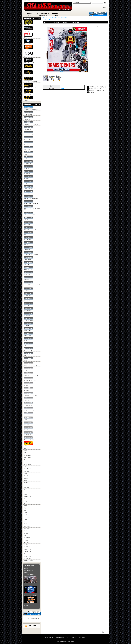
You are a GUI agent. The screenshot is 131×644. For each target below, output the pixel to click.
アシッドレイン (27, 129)
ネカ (25, 56)
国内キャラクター (28, 94)
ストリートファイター (29, 224)
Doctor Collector (27, 464)
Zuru (25, 535)
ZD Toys (26, 533)
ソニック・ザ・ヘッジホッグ (31, 254)
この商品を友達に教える (95, 88)
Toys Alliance (27, 526)
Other (25, 553)
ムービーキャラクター (29, 68)
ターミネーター (27, 259)
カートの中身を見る (32, 613)
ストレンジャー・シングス (30, 229)
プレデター (26, 325)
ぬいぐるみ (26, 390)
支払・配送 (52, 637)
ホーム (29, 14)
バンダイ (26, 544)
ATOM (35, 625)
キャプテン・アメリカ (29, 163)
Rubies (25, 512)
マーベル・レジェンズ (29, 335)
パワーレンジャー (28, 305)
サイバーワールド (62, 17)
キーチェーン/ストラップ (30, 380)
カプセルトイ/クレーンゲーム (31, 375)
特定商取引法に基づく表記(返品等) (97, 87)
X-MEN (25, 355)
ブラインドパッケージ (29, 400)
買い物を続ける (93, 92)
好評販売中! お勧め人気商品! (31, 109)
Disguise (26, 459)
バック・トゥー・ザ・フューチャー (32, 285)
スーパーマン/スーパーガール (31, 198)
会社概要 (26, 568)
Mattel (25, 494)
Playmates (26, 508)
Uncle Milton (26, 528)
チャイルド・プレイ (29, 269)
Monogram (26, 501)
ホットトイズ (27, 547)
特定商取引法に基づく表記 (62, 637)
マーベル (26, 37)
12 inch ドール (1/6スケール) (30, 365)
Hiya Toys (26, 482)
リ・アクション (27, 434)
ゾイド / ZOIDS (27, 249)
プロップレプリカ (28, 405)
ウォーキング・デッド (29, 149)
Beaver (25, 450)
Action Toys (26, 448)
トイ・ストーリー (28, 279)
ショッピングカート (98, 14)
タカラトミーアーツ (29, 542)
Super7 (25, 514)
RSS (30, 625)
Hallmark (26, 478)
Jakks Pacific (26, 487)
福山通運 (26, 605)
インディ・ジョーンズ (29, 139)
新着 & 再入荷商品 (28, 560)
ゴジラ (25, 183)
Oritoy (25, 505)
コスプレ (26, 385)
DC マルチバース (28, 350)
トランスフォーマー (29, 31)
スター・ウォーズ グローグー (31, 203)
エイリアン (26, 154)
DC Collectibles (27, 455)
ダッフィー (26, 264)
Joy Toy (25, 489)
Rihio (25, 510)
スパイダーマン (27, 239)
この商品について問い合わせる (96, 90)
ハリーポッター (27, 300)
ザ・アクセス (27, 537)
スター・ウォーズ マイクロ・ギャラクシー (32, 209)
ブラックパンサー (28, 310)
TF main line (26, 519)
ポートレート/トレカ (29, 410)
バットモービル (27, 295)
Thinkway (26, 521)
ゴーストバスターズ (29, 173)
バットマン (26, 290)
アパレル (26, 370)
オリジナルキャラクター (30, 87)
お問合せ (55, 14)
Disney (25, 462)
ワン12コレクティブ (29, 439)
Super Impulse (27, 517)
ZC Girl (25, 360)
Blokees (25, 453)
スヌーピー (26, 234)
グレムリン (26, 168)
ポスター (26, 415)
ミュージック (27, 429)
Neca (25, 503)
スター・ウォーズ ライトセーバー (32, 215)
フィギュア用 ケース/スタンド (31, 395)
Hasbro (25, 480)
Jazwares (26, 491)
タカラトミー (27, 540)
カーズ (25, 158)
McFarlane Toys (27, 496)
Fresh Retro (26, 471)
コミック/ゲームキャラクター (31, 81)
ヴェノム (26, 144)
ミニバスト (26, 425)
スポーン (26, 244)
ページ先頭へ (101, 632)
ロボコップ (26, 345)
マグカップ (26, 420)
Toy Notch (26, 524)
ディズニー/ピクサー (29, 62)
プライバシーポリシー (75, 637)
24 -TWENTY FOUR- (29, 114)
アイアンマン (27, 119)
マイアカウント (103, 7)
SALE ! (25, 446)
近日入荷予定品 (27, 558)
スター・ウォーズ (28, 24)
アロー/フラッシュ (28, 134)
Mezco (25, 498)
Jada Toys (26, 485)
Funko (25, 473)
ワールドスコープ (28, 551)
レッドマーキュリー (29, 549)
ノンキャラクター (28, 100)
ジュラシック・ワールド (30, 188)
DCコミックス (27, 43)
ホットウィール (27, 330)
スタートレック (27, 220)
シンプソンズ (27, 193)
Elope (25, 466)
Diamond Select (27, 457)
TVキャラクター (28, 75)
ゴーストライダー (28, 178)
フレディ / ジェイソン (29, 320)
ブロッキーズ (27, 50)
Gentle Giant (26, 475)
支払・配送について (43, 14)
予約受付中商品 (27, 556)
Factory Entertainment (28, 469)
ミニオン (26, 340)
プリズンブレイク (28, 315)
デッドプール (27, 274)
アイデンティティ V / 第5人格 (31, 124)
